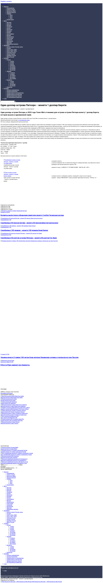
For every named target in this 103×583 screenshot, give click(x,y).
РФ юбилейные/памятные (14, 97)
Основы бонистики (12, 91)
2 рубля (12, 62)
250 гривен (13, 78)
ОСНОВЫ (6, 88)
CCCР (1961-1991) (12, 51)
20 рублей (12, 85)
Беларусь (9, 80)
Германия (9, 26)
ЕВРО (5, 21)
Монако (9, 35)
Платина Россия (11, 52)
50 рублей (12, 70)
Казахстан (9, 87)
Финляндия (10, 41)
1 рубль (12, 61)
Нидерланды (10, 37)
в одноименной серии (24, 120)
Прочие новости (11, 12)
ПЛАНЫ (9, 14)
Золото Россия (11, 54)
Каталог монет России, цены (15, 47)
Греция (9, 28)
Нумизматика (10, 8)
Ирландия (9, 29)
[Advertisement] (46, 193)
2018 (11, 15)
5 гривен (12, 74)
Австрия (9, 22)
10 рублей (12, 67)
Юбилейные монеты (12, 44)
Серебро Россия (11, 55)
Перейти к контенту (6, 1)
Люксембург (10, 34)
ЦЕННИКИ (7, 45)
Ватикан (9, 25)
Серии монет (10, 19)
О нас (5, 98)
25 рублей (12, 68)
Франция (9, 42)
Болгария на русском (7, 393)
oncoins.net (4, 4)
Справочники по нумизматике (15, 93)
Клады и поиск (11, 9)
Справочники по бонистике (14, 94)
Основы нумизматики (13, 90)
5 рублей (12, 65)
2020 (11, 18)
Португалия (10, 38)
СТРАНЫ (6, 58)
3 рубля (12, 64)
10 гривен (12, 75)
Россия (9, 48)
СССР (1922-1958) (12, 49)
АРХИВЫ (3, 467)
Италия (9, 32)
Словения (9, 39)
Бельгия (9, 24)
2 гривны (12, 72)
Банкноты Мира (11, 11)
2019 (11, 16)
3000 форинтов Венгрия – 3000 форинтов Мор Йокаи (47, 581)
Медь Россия (10, 57)
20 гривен (12, 77)
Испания (9, 31)
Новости (6, 6)
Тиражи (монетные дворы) (14, 95)
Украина (9, 71)
